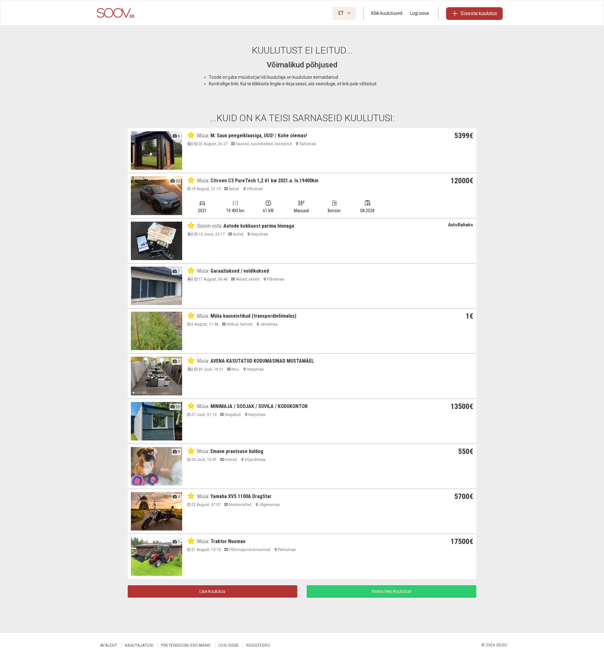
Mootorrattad (239, 504)
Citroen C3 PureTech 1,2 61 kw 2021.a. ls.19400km (264, 181)
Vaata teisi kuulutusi (391, 591)
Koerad (230, 459)
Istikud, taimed (239, 324)
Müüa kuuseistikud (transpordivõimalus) (253, 316)
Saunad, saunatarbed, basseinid (263, 144)
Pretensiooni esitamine (185, 645)
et (341, 13)
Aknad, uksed (247, 279)
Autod (233, 189)
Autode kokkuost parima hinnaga (258, 226)
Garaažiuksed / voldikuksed (239, 271)
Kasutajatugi (139, 645)
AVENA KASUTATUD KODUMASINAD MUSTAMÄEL (262, 361)
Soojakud (232, 414)
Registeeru (258, 645)
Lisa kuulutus (212, 591)
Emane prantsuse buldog (236, 451)
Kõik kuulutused (386, 13)
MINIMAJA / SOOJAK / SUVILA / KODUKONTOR (259, 406)
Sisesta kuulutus (479, 13)
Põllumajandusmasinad (249, 549)
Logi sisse (419, 13)
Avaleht (108, 645)
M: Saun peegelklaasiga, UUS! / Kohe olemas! (258, 136)
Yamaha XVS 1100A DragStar (240, 496)
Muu (235, 369)
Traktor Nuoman (227, 541)
